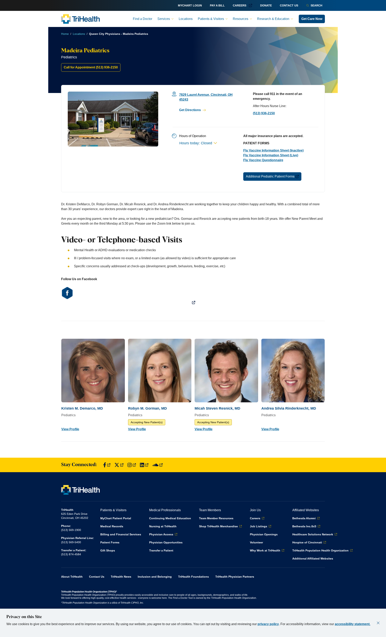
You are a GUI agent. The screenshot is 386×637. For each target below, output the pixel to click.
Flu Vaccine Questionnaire (263, 160)
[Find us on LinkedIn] (144, 465)
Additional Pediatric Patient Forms (270, 176)
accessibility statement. (352, 624)
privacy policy (268, 624)
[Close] (378, 622)
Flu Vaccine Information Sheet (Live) (270, 155)
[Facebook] (193, 295)
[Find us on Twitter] (119, 465)
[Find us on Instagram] (132, 465)
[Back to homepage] (80, 19)
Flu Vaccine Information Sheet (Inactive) (273, 150)
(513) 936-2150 (264, 113)
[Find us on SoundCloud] (157, 465)
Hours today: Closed (195, 143)
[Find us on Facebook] (107, 465)
